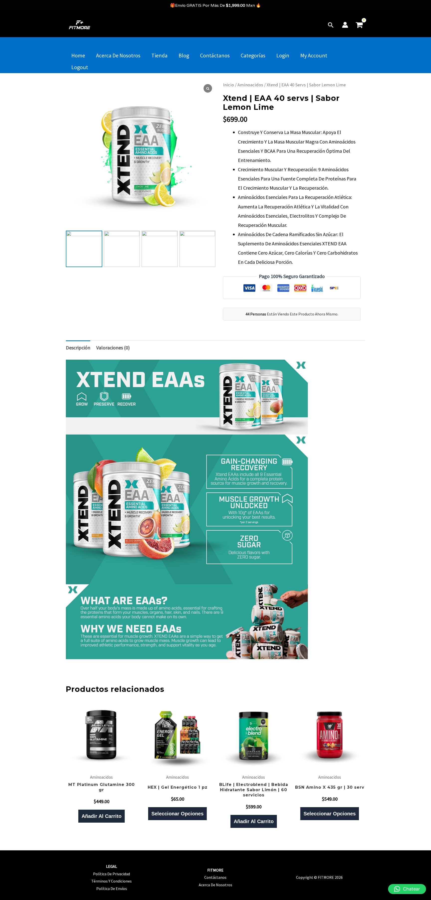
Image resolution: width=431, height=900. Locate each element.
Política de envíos (111, 888)
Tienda (159, 55)
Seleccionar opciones (177, 813)
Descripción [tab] (78, 347)
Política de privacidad (111, 873)
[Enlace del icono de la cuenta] (345, 25)
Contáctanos (215, 55)
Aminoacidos (250, 85)
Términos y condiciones (111, 881)
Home (78, 55)
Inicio (228, 85)
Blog (184, 55)
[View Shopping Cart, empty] (359, 25)
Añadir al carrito (101, 816)
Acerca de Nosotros (118, 55)
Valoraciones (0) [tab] (113, 347)
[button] (330, 25)
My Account (313, 55)
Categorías (253, 55)
